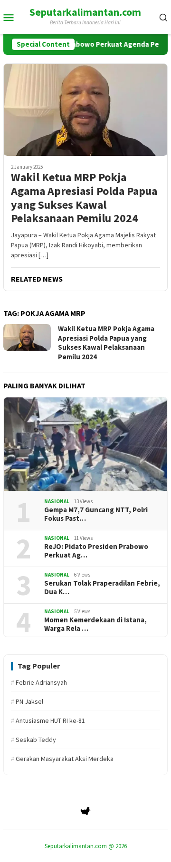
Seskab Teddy (33, 739)
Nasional (56, 501)
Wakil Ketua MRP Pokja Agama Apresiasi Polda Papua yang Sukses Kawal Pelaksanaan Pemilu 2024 (84, 198)
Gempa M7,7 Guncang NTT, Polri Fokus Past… (96, 514)
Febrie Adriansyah (39, 682)
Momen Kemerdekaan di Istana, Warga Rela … (95, 624)
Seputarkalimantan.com (85, 12)
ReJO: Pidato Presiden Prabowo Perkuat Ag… (96, 550)
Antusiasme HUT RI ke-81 (48, 720)
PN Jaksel (27, 701)
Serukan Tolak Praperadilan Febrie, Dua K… (102, 587)
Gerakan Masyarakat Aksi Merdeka (62, 758)
